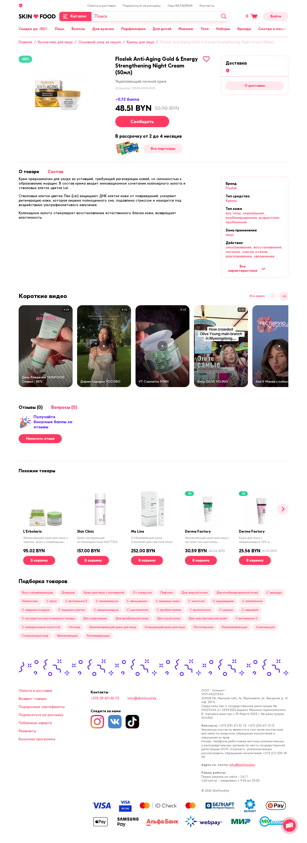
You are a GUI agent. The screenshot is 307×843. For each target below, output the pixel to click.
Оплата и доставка (101, 6)
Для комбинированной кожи (237, 593)
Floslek (231, 188)
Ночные (74, 627)
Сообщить (142, 121)
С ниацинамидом (106, 610)
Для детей (162, 29)
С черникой (250, 610)
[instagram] (97, 721)
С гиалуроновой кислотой (41, 627)
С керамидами (223, 601)
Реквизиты (27, 731)
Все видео (257, 296)
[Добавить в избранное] (206, 59)
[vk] (115, 721)
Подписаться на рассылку (142, 6)
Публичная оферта (35, 723)
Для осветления (95, 618)
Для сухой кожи (168, 618)
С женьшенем (137, 601)
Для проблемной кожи (132, 618)
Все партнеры (163, 149)
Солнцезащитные (35, 636)
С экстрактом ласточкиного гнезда (48, 618)
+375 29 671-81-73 (105, 698)
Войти (275, 16)
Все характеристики (242, 268)
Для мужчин (103, 29)
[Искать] (224, 16)
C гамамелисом (107, 601)
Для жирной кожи (195, 593)
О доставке (255, 86)
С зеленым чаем (168, 601)
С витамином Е (76, 601)
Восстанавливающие (37, 593)
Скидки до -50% (33, 29)
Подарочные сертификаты (42, 707)
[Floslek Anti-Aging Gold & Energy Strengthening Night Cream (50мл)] (58, 95)
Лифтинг (166, 593)
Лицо (59, 29)
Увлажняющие (67, 636)
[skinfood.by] (37, 16)
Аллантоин (30, 601)
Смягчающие (265, 627)
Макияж (185, 29)
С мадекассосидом (36, 610)
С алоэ (52, 601)
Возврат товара (33, 699)
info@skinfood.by (141, 698)
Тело (204, 29)
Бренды (244, 29)
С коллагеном (252, 601)
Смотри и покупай (274, 29)
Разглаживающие (234, 627)
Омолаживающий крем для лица (112, 627)
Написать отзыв (40, 439)
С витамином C (247, 618)
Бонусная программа (37, 739)
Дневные (68, 593)
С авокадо (274, 593)
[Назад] (273, 296)
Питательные (203, 627)
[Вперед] (282, 509)
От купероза (142, 593)
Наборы (223, 29)
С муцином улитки (71, 610)
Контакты (207, 6)
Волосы (78, 29)
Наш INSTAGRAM (180, 6)
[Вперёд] (283, 296)
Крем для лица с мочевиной (104, 593)
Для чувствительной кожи (208, 618)
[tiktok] (132, 721)
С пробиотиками (169, 610)
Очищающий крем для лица (165, 627)
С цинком (226, 610)
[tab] (29, 171)
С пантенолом (137, 610)
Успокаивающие (98, 636)
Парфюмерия (133, 29)
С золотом (196, 601)
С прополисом (200, 610)
